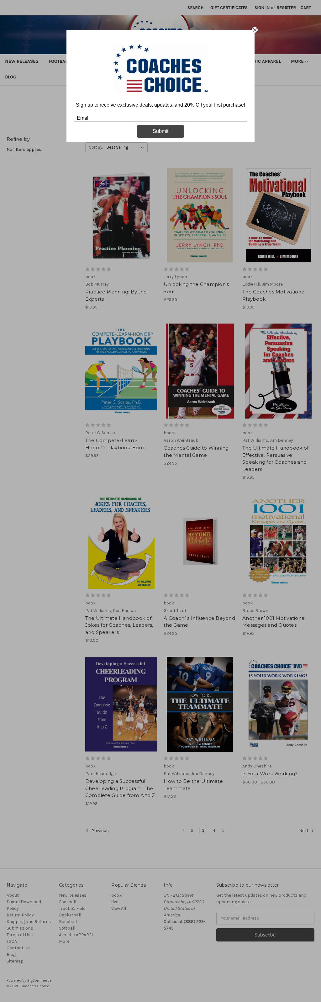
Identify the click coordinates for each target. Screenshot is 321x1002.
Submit (160, 131)
